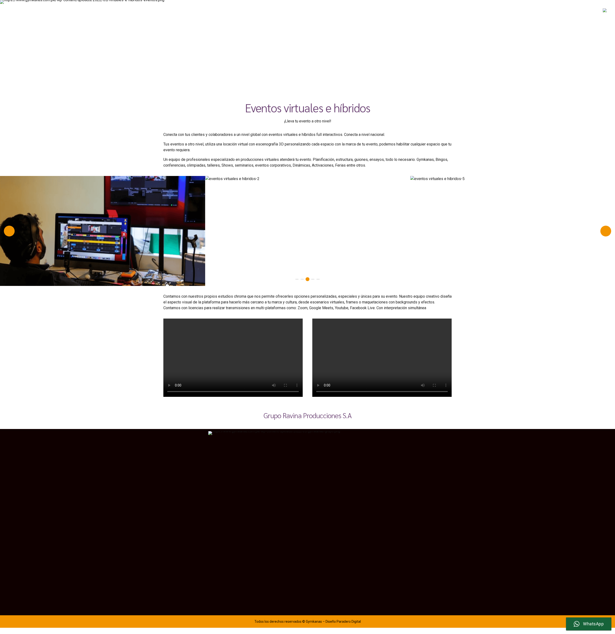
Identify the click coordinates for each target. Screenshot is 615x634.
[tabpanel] (102, 179)
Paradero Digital (349, 621)
